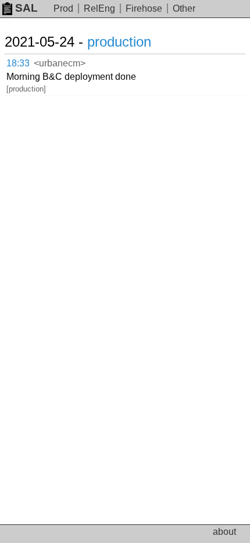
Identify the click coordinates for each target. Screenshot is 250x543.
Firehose (144, 8)
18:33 (18, 63)
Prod (63, 8)
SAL (26, 8)
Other (184, 8)
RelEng (99, 8)
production (119, 42)
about (224, 532)
